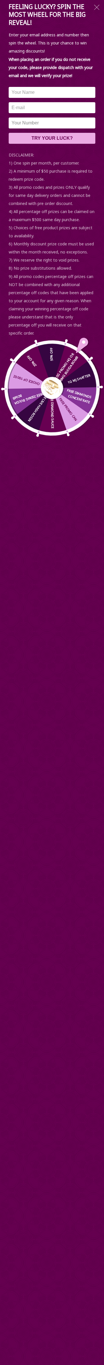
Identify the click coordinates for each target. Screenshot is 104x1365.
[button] (96, 8)
